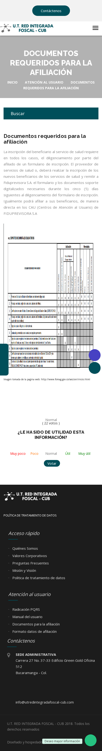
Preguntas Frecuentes (30, 563)
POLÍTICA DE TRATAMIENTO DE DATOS (30, 515)
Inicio (12, 82)
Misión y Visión (23, 570)
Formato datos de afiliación (34, 631)
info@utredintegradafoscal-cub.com (45, 702)
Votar (51, 463)
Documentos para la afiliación (35, 624)
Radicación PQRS (25, 609)
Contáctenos (51, 10)
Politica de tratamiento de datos (38, 577)
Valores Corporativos (29, 555)
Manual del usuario (26, 616)
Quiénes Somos (24, 548)
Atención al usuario (44, 82)
